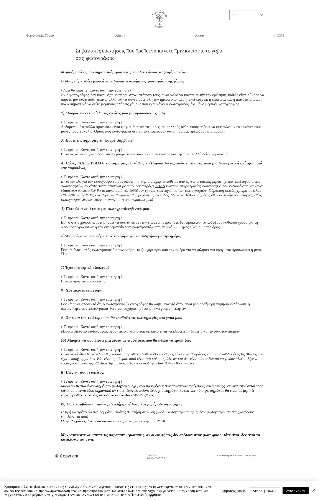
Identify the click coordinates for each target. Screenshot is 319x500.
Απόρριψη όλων (264, 491)
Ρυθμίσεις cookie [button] (233, 491)
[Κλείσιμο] (313, 491)
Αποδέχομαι (295, 491)
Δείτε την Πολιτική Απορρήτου (138, 494)
